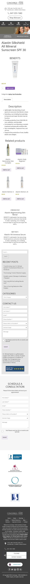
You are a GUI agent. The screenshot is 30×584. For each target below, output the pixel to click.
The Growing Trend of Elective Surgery (15, 273)
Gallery (11, 24)
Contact (25, 522)
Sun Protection (16, 94)
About (15, 518)
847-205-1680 (16, 13)
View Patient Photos (22, 36)
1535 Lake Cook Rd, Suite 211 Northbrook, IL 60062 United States (16, 9)
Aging (10, 94)
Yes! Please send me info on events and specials (16, 340)
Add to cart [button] (6, 170)
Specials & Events (17, 522)
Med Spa (22, 518)
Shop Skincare (15, 18)
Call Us (26, 24)
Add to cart (10, 88)
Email (18, 24)
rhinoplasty (15, 531)
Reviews (8, 522)
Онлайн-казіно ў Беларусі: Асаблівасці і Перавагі (15, 277)
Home (10, 518)
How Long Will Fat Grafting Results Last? (14, 282)
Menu (3, 24)
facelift (20, 531)
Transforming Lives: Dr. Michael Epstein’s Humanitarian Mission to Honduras (13, 267)
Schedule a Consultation (7, 36)
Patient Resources (17, 520)
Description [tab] (7, 99)
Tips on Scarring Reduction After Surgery (13, 287)
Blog (25, 520)
